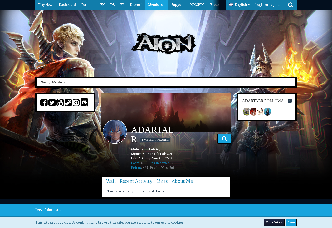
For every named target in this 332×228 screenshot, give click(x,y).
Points (136, 167)
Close (291, 222)
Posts (135, 163)
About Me (182, 181)
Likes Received (158, 163)
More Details (274, 222)
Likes (162, 181)
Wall (111, 181)
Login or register (268, 5)
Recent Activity (136, 181)
